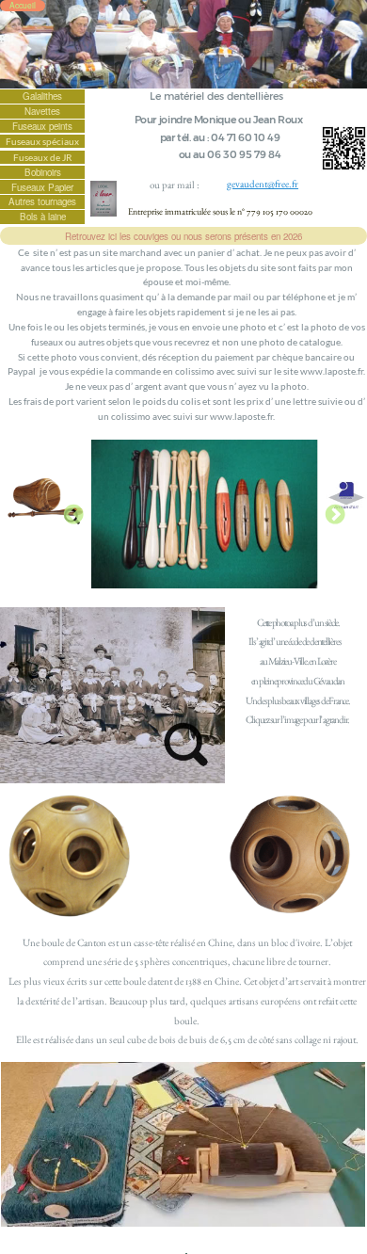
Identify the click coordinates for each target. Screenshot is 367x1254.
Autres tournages (42, 201)
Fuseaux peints (42, 126)
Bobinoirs (42, 172)
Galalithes (42, 96)
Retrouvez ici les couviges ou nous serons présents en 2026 (183, 236)
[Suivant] (335, 514)
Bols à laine (43, 216)
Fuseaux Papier (42, 187)
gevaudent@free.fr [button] (262, 183)
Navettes (42, 111)
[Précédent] (73, 514)
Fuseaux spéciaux (42, 141)
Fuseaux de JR (42, 157)
